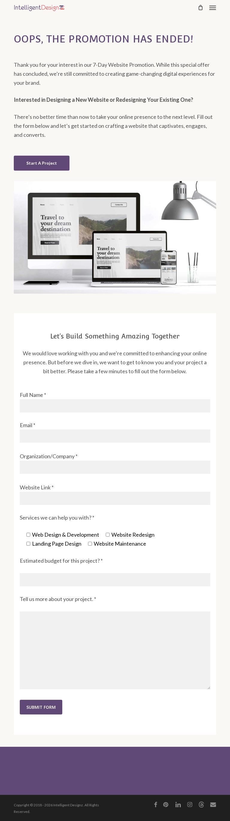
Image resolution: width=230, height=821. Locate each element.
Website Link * (37, 487)
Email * (27, 425)
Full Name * (33, 394)
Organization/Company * (49, 456)
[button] (212, 7)
